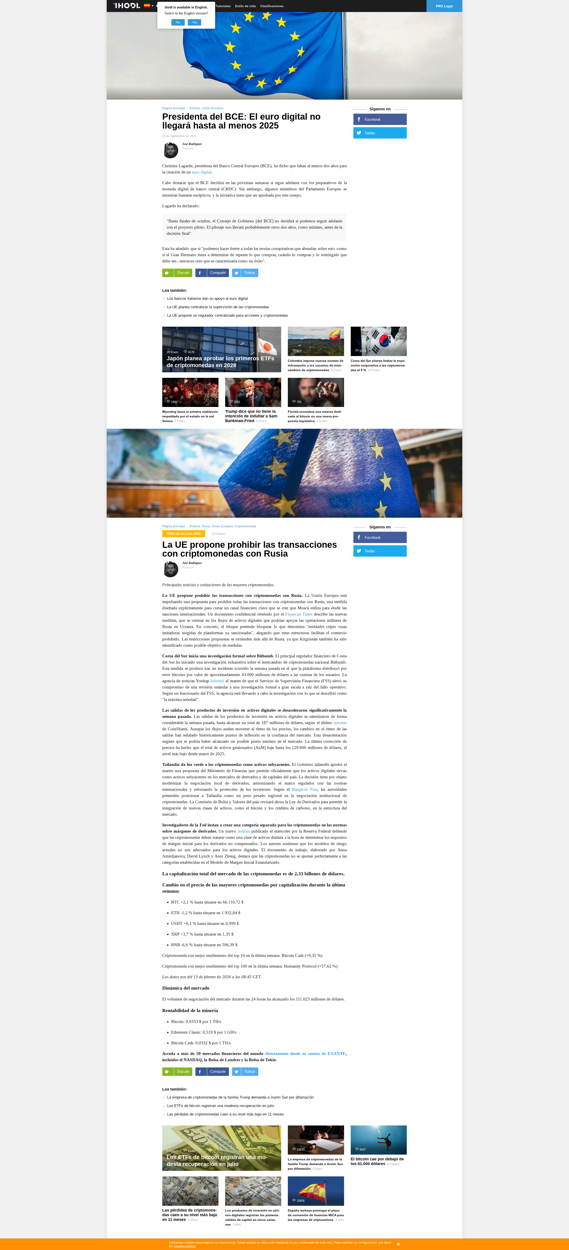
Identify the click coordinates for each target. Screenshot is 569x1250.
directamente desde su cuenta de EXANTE (305, 1053)
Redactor (188, 148)
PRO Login (444, 6)
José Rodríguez (192, 144)
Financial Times (299, 614)
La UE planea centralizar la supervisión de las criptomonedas (218, 307)
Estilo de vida (245, 6)
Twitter (370, 133)
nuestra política (185, 1246)
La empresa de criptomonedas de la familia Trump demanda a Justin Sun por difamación (240, 1097)
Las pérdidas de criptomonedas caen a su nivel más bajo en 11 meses (225, 1114)
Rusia (206, 526)
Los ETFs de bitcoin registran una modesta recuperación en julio (220, 1106)
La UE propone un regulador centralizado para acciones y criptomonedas (227, 315)
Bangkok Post (304, 789)
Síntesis (194, 526)
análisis (244, 831)
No (178, 22)
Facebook (373, 119)
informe (340, 722)
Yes (194, 22)
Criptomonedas (245, 526)
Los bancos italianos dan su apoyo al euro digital (207, 298)
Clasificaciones (272, 6)
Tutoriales (223, 6)
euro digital (201, 172)
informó (217, 680)
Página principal (173, 108)
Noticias (194, 108)
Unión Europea (212, 108)
